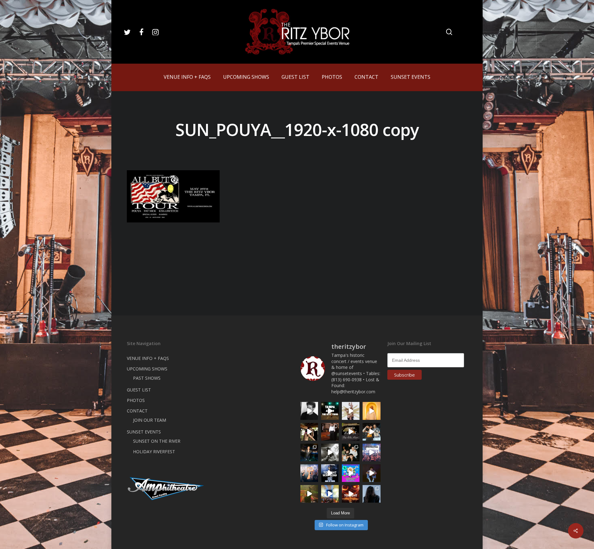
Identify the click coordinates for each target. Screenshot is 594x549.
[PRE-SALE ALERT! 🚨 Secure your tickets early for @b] (309, 411)
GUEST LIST (139, 390)
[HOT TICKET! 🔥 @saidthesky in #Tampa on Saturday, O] (371, 411)
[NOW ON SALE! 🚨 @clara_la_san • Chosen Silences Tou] (371, 494)
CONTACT (137, 411)
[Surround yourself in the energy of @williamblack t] (309, 494)
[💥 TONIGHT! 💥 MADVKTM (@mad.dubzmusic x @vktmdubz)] (350, 494)
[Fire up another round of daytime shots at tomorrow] (330, 494)
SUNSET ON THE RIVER (156, 441)
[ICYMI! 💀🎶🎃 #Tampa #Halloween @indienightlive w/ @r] (350, 452)
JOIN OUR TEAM (149, 420)
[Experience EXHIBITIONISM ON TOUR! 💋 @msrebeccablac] (350, 411)
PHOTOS (136, 400)
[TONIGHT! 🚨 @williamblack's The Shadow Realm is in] (330, 473)
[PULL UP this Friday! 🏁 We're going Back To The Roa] (330, 411)
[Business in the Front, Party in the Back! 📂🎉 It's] (330, 432)
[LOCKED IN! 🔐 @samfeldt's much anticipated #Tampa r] (309, 452)
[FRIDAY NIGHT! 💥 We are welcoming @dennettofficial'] (350, 432)
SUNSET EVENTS (144, 432)
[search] (449, 32)
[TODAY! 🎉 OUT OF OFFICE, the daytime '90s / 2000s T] (350, 473)
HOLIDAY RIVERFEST (154, 451)
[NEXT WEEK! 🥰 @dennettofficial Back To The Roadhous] (371, 473)
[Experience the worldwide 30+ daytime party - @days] (371, 452)
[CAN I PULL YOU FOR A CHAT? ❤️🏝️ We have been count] (309, 473)
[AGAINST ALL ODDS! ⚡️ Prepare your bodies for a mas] (371, 432)
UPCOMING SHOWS (147, 369)
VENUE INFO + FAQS (148, 358)
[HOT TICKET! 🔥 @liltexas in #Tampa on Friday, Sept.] (330, 452)
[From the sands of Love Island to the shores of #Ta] (309, 432)
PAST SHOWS (147, 378)
